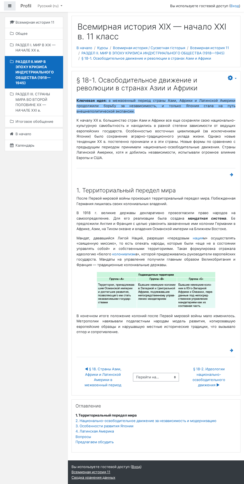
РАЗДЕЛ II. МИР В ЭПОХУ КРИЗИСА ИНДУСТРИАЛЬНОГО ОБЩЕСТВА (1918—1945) (152, 53)
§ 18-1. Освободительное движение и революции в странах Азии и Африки (146, 58)
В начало (84, 48)
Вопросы (83, 437)
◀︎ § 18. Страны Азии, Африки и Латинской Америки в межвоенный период (103, 377)
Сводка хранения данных (93, 477)
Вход (234, 6)
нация (198, 238)
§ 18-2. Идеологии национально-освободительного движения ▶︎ (209, 377)
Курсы (102, 48)
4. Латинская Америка (95, 431)
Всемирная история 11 (209, 48)
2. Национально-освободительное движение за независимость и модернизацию (146, 421)
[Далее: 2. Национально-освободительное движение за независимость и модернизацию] (232, 175)
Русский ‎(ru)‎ (49, 6)
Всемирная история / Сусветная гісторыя (149, 48)
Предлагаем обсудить (95, 442)
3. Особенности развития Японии (104, 426)
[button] (232, 78)
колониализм (123, 254)
